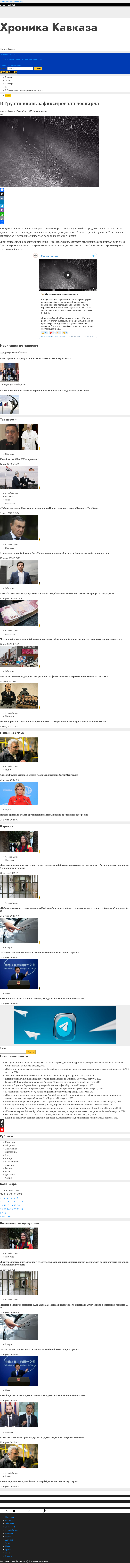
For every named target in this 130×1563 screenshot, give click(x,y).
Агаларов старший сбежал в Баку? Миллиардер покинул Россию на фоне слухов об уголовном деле (55, 553)
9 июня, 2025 (6, 726)
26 (15, 1209)
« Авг (2, 1216)
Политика (9, 716)
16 (5, 1205)
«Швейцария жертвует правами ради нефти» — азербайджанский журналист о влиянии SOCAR (53, 721)
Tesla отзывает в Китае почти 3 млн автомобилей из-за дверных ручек (39, 952)
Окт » (9, 1216)
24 (8, 1209)
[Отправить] (65, 222)
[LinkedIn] (65, 202)
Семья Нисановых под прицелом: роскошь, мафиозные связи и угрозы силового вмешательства (54, 676)
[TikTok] (65, 1121)
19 (15, 1205)
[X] (65, 194)
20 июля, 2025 (7, 681)
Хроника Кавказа (48, 27)
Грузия (8, 95)
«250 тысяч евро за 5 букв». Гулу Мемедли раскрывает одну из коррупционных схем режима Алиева (57, 1111)
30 (5, 1213)
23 (5, 1209)
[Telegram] (65, 206)
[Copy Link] (65, 218)
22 (1, 1209)
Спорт (8, 1155)
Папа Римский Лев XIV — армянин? (19, 459)
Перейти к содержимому (11, 1)
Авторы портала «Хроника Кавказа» (23, 59)
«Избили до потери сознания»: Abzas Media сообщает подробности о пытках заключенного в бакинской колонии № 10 (66, 1069)
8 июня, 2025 (6, 513)
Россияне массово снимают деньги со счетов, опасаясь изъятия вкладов (42, 1114)
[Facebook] (65, 190)
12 (15, 1201)
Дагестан (10, 1174)
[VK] (65, 198)
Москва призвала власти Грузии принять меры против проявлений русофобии (44, 814)
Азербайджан (11, 493)
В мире (8, 947)
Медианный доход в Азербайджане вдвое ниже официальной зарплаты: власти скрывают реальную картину (61, 639)
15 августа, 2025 (7, 598)
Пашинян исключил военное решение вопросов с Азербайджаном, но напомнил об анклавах (53, 1117)
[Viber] (65, 210)
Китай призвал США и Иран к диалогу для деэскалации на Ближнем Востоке (42, 998)
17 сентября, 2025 (24, 111)
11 (11, 1201)
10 (8, 1201)
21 (21, 1205)
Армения (9, 1165)
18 (11, 1205)
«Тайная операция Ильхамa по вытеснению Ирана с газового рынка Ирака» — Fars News (49, 508)
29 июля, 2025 (7, 558)
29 (1, 1213)
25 (11, 1209)
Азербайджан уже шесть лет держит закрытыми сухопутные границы (41, 1091)
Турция (8, 1549)
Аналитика (9, 496)
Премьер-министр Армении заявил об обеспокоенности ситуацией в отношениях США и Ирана (55, 1108)
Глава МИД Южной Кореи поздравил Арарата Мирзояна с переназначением (44, 1082)
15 (1, 1205)
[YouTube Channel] (65, 1130)
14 (21, 1201)
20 (18, 1205)
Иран (7, 499)
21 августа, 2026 (7, 779)
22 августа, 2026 (8, 873)
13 (18, 1201)
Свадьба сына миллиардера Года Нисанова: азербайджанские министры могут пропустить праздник (57, 593)
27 (18, 1209)
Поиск (3, 1048)
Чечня (8, 1178)
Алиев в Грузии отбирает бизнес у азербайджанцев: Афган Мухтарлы (39, 775)
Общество (9, 454)
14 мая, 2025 (6, 464)
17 (8, 1205)
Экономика (10, 502)
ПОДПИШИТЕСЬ (8, 72)
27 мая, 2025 (6, 644)
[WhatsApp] (65, 214)
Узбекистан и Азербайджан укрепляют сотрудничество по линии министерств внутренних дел (55, 1101)
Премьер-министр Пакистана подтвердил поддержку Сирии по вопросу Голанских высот (52, 1104)
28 (21, 1209)
